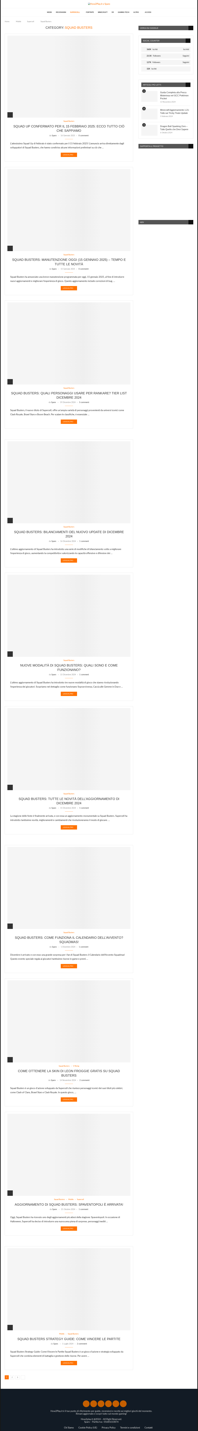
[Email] (15, 4)
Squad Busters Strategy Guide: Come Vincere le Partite (68, 1339)
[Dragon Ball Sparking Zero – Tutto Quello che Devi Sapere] (149, 130)
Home (7, 22)
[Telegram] (22, 4)
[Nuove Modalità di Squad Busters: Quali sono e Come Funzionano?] (68, 616)
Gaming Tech (123, 12)
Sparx (54, 136)
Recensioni (61, 12)
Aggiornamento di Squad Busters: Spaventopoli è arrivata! (69, 1204)
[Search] (192, 4)
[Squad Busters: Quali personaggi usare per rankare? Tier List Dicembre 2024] (68, 343)
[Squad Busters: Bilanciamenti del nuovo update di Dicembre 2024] (68, 482)
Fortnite (90, 12)
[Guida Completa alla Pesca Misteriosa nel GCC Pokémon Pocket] (149, 96)
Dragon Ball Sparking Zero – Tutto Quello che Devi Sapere (174, 127)
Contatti (149, 1428)
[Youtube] (12, 4)
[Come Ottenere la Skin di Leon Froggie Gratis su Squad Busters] (68, 1021)
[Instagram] (9, 4)
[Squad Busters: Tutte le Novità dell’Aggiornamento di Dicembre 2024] (68, 749)
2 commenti (84, 1080)
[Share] (10, 115)
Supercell (75, 12)
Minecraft (102, 12)
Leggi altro (68, 155)
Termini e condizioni (130, 1428)
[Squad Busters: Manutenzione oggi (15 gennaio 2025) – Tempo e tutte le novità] (68, 210)
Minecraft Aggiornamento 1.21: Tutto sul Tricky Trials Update (174, 111)
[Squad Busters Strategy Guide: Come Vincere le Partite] (68, 1289)
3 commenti (84, 402)
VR (113, 12)
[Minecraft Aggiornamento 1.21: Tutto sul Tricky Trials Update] (149, 114)
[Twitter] (6, 4)
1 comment (84, 541)
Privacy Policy (109, 1428)
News (49, 12)
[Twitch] (19, 4)
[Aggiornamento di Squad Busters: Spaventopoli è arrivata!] (68, 1155)
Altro (136, 12)
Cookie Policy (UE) (87, 1428)
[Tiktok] (25, 4)
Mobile (18, 22)
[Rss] (123, 1403)
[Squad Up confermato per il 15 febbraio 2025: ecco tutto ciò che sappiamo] (68, 77)
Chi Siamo (69, 1428)
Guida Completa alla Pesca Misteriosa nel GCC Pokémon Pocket (174, 95)
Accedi (148, 12)
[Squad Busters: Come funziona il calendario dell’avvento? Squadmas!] (68, 888)
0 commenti (84, 136)
